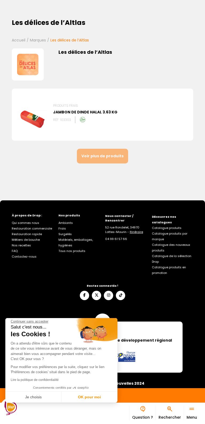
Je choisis (33, 397)
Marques (38, 40)
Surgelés (65, 234)
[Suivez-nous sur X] (96, 295)
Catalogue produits (167, 228)
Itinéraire (136, 232)
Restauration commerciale (32, 228)
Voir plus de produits (102, 156)
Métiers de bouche (26, 240)
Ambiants (65, 223)
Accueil (18, 40)
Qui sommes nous (25, 223)
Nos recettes (21, 245)
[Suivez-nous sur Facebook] (84, 295)
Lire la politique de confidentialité (35, 380)
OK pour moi (89, 397)
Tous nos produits (71, 251)
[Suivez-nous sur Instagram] (108, 295)
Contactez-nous (24, 256)
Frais (62, 228)
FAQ (15, 251)
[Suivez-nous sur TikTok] (120, 295)
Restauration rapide (27, 234)
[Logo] (10, 408)
